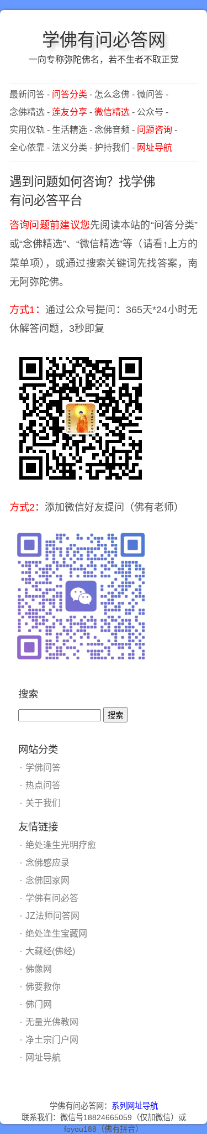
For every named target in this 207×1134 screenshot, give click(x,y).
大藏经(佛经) (50, 951)
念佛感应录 (47, 862)
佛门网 (38, 1004)
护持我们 (112, 147)
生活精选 (69, 129)
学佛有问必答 (51, 898)
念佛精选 (27, 112)
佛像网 (38, 969)
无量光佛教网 (51, 1022)
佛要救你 (43, 986)
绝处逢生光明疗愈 (60, 845)
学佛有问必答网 (104, 40)
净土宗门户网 (51, 1039)
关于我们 (43, 803)
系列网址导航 (135, 1105)
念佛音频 (112, 129)
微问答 (150, 94)
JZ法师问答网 (52, 915)
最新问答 (27, 94)
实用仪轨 (27, 129)
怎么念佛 (112, 94)
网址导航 (43, 1057)
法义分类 (69, 147)
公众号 (150, 112)
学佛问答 (43, 767)
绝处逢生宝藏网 (56, 933)
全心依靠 (27, 147)
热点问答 (43, 785)
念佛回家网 (47, 880)
